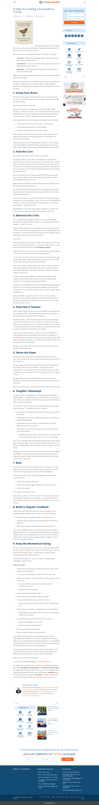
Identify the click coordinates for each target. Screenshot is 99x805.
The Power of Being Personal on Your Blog (53, 707)
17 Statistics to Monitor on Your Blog (53, 731)
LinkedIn (37, 695)
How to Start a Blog (44, 772)
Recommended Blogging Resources (72, 790)
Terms (82, 796)
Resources (58, 796)
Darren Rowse (20, 16)
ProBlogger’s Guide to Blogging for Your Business (72, 779)
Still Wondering (42, 691)
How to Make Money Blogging (47, 784)
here (39, 693)
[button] (14, 2)
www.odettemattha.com (44, 661)
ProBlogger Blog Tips (46, 687)
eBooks (53, 796)
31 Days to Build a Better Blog (71, 772)
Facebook (29, 695)
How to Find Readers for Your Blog (48, 777)
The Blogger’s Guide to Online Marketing (71, 786)
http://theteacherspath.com (47, 677)
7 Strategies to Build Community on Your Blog (48, 780)
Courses (67, 796)
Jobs (63, 796)
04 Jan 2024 (50, 723)
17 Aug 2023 (50, 734)
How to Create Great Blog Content (48, 775)
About (40, 796)
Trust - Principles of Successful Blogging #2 (53, 720)
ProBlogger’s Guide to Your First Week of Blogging (71, 775)
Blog (44, 796)
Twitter (24, 695)
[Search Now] (57, 703)
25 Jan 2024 (50, 710)
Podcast (48, 796)
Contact (82, 798)
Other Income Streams (39, 16)
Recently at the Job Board (21, 769)
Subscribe (74, 22)
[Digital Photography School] (49, 2)
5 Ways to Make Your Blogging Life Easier (48, 786)
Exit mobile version (49, 803)
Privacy (77, 796)
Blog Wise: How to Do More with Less (71, 783)
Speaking (73, 796)
